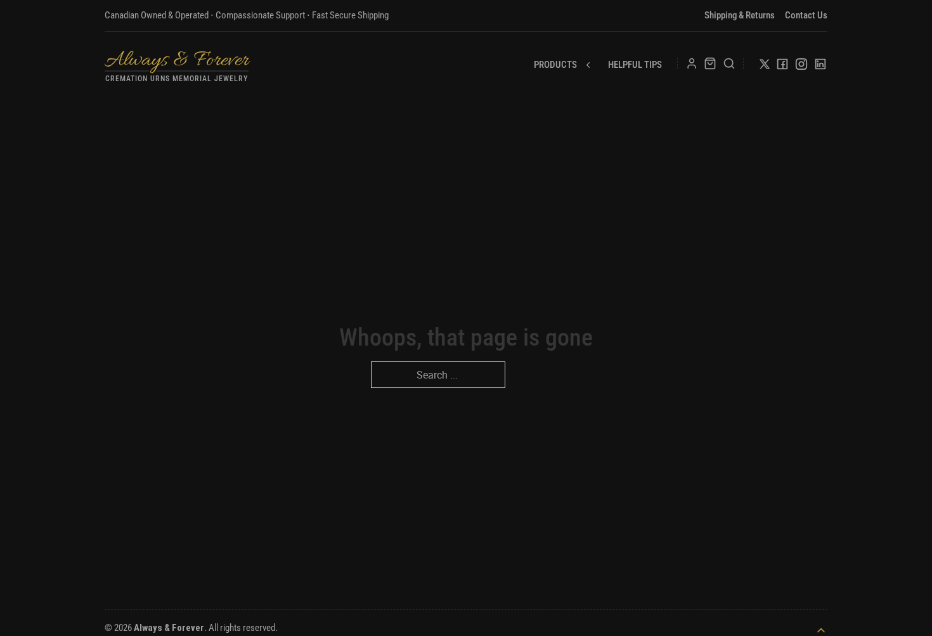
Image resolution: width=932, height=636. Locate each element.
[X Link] (764, 66)
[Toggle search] (729, 63)
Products (555, 64)
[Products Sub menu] (588, 65)
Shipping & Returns (739, 15)
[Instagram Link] (801, 66)
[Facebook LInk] (782, 66)
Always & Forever (177, 60)
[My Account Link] (691, 63)
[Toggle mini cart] (710, 63)
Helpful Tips (635, 64)
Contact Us (806, 15)
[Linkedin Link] (820, 66)
